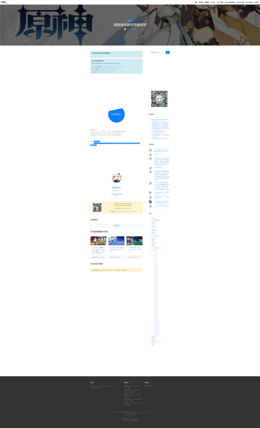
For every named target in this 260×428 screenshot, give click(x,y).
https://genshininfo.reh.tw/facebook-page (112, 66)
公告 (153, 222)
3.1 (155, 275)
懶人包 (153, 232)
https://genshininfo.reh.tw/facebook (109, 68)
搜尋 (168, 52)
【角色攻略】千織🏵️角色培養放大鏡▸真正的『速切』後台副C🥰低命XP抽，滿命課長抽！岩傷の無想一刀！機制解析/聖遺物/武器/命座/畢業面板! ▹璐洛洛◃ (98, 250)
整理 (153, 239)
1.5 (155, 253)
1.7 (155, 256)
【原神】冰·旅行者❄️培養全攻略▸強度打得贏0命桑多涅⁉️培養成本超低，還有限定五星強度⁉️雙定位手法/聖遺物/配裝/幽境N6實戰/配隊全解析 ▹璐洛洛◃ (161, 161)
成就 (153, 234)
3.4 (155, 281)
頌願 (153, 345)
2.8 (155, 272)
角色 (153, 338)
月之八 (155, 331)
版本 (153, 249)
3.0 (155, 274)
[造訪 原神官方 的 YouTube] (119, 194)
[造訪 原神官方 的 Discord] (121, 194)
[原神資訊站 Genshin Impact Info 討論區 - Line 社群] (159, 98)
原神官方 (130, 29)
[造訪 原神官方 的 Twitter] (116, 194)
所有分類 (201, 2)
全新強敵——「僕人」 (159, 154)
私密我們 (102, 270)
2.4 (155, 265)
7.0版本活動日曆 (158, 167)
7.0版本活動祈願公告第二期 (158, 138)
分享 (153, 223)
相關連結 (207, 2)
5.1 (155, 306)
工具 (153, 229)
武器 (153, 244)
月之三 (155, 326)
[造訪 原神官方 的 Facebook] (114, 194)
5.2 (155, 308)
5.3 (155, 310)
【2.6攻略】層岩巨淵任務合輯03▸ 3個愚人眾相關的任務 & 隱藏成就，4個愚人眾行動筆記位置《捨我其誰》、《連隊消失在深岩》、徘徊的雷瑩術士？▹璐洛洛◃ (161, 186)
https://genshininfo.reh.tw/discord (107, 70)
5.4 (155, 312)
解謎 (153, 339)
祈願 (153, 336)
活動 (153, 246)
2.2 (155, 261)
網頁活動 (156, 248)
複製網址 (117, 225)
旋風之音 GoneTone (133, 414)
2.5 (155, 267)
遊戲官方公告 (155, 341)
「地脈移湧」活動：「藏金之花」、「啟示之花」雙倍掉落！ (134, 249)
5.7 (155, 317)
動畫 (153, 225)
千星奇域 (154, 227)
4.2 (155, 293)
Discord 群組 (248, 2)
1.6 (155, 255)
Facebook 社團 (240, 2)
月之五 (155, 329)
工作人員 (213, 2)
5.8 (155, 319)
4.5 (155, 298)
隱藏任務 (156, 220)
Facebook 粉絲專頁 (230, 2)
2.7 (155, 270)
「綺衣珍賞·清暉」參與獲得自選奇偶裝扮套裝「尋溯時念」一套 (116, 249)
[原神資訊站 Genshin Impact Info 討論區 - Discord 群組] (149, 386)
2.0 (155, 258)
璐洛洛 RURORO (96, 257)
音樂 (153, 343)
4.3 (155, 294)
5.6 (155, 315)
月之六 (155, 332)
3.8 (155, 287)
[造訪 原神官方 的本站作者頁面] (125, 29)
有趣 (153, 241)
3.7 (155, 286)
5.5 (155, 313)
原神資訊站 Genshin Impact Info (131, 412)
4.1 (155, 291)
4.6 (155, 300)
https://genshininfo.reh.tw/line (104, 72)
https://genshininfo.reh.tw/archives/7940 (126, 211)
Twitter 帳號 (220, 2)
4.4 (155, 296)
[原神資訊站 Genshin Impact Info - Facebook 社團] (147, 386)
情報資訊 (154, 230)
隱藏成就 (156, 236)
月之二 (155, 327)
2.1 (155, 260)
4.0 (155, 289)
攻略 (153, 237)
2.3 (155, 263)
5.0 (155, 305)
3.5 (155, 282)
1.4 (155, 251)
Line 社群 (256, 2)
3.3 (155, 279)
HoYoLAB (116, 196)
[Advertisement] (116, 87)
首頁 (196, 2)
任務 (153, 218)
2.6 (155, 268)
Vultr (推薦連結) (133, 420)
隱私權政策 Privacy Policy (127, 418)
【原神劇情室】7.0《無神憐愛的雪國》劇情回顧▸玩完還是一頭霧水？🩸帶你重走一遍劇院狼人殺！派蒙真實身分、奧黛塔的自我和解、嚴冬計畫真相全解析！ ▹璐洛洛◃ (160, 126)
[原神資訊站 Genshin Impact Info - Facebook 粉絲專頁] (145, 386)
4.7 (155, 301)
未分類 (153, 242)
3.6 (155, 284)
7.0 (155, 320)
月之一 (155, 322)
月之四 (155, 334)
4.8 (155, 303)
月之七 (155, 324)
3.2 (155, 277)
